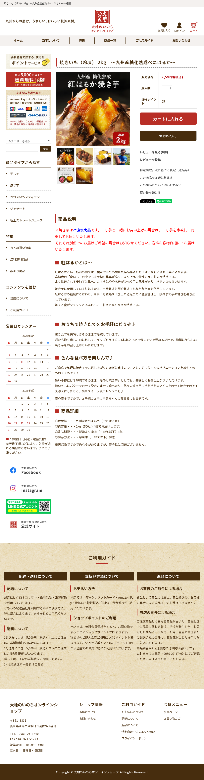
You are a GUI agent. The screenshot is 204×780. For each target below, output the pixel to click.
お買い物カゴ (172, 718)
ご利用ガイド (144, 40)
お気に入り (169, 136)
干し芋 (14, 173)
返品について (130, 725)
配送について (130, 718)
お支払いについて (133, 712)
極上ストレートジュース (26, 220)
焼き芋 (14, 185)
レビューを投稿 (150, 160)
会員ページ (171, 712)
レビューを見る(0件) (154, 152)
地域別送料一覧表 (19, 664)
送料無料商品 (19, 259)
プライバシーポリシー (135, 738)
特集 (82, 40)
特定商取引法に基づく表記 (138, 732)
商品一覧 (110, 40)
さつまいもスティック (25, 197)
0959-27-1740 (173, 653)
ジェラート (17, 208)
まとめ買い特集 (20, 248)
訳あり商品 (17, 271)
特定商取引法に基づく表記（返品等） (165, 170)
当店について (51, 40)
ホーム (18, 40)
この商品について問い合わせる (161, 185)
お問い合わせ (181, 40)
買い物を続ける (150, 192)
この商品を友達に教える (156, 177)
